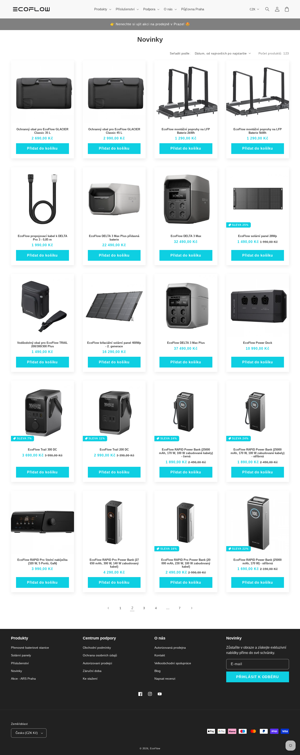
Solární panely (21, 655)
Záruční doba (92, 671)
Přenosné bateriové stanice (30, 647)
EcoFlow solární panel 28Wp (257, 236)
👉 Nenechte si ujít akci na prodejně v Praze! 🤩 (150, 24)
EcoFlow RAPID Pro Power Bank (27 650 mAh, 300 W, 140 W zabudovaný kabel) (114, 563)
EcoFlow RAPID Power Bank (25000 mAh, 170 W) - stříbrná (257, 561)
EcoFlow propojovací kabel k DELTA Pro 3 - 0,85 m (42, 237)
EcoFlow (155, 748)
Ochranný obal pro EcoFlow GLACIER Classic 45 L (114, 131)
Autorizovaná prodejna (170, 647)
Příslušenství (20, 663)
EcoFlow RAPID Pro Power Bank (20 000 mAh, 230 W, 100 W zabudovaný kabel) (185, 563)
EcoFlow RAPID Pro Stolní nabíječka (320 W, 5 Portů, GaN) (42, 561)
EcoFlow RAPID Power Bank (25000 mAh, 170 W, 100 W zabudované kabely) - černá (186, 453)
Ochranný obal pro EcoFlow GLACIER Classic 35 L (42, 131)
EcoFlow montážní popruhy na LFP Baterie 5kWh (257, 131)
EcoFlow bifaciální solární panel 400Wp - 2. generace (114, 344)
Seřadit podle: (180, 53)
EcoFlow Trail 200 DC (114, 449)
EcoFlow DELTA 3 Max (186, 236)
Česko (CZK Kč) (27, 733)
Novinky (16, 671)
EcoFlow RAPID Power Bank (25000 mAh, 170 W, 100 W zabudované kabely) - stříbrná (257, 453)
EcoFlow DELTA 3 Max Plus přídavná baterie (114, 237)
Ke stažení (90, 678)
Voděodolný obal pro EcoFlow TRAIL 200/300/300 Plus (42, 344)
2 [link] (132, 608)
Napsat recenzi (164, 678)
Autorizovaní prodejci (97, 663)
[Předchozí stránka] (108, 608)
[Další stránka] (191, 608)
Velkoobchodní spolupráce (172, 663)
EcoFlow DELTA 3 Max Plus (186, 342)
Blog (157, 671)
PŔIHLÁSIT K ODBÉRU (257, 677)
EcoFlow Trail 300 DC (42, 449)
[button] (267, 9)
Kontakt (159, 655)
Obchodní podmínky (97, 647)
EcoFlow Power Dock (257, 342)
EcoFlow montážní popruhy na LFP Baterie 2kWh (186, 131)
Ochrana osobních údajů (100, 655)
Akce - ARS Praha (23, 678)
